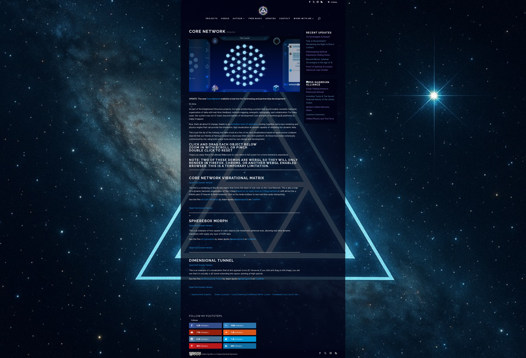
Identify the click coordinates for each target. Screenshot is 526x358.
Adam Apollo (207, 354)
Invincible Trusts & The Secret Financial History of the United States (320, 99)
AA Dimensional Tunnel (211, 279)
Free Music (255, 18)
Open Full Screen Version (200, 183)
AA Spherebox (207, 239)
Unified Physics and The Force (320, 119)
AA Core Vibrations (209, 199)
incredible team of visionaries (244, 124)
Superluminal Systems (200, 294)
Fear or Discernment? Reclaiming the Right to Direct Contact (320, 44)
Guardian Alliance (317, 83)
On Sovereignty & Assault (318, 37)
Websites (230, 32)
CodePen (256, 199)
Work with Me (302, 18)
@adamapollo (241, 199)
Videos (225, 18)
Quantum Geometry (315, 114)
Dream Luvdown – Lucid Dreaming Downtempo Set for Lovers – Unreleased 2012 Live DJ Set (257, 294)
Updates (270, 18)
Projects (212, 18)
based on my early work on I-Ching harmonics (258, 191)
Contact (284, 18)
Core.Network (214, 99)
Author (237, 18)
